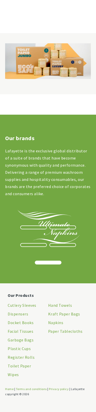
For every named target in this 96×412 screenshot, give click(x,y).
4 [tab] (62, 245)
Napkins (55, 322)
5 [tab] (48, 262)
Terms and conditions (31, 389)
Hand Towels (60, 305)
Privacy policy (59, 389)
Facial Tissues (20, 331)
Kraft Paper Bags (64, 313)
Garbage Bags (21, 339)
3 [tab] (33, 245)
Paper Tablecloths (65, 331)
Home (9, 389)
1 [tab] (33, 227)
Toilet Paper (19, 365)
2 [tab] (62, 227)
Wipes (13, 374)
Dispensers (18, 313)
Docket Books (21, 322)
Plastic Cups (19, 348)
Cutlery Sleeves (22, 305)
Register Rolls (21, 357)
